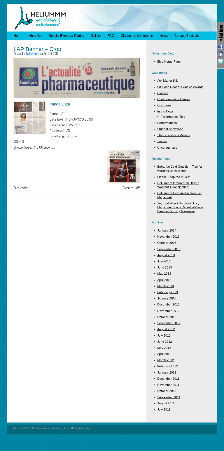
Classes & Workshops (137, 35)
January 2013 (166, 298)
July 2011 (163, 409)
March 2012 (165, 360)
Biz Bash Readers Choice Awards (180, 87)
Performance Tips (173, 116)
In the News (165, 111)
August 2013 (166, 255)
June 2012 (164, 341)
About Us (35, 35)
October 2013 (166, 242)
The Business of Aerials (173, 135)
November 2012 (168, 310)
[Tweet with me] (220, 61)
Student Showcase (170, 129)
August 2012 (166, 329)
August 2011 (166, 403)
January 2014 (166, 230)
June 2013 (164, 267)
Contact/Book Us (186, 35)
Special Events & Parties (66, 35)
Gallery (96, 35)
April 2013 (164, 280)
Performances (167, 123)
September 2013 (168, 249)
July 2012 (164, 335)
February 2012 (167, 366)
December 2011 (168, 378)
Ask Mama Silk (167, 80)
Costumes (164, 105)
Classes (162, 93)
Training (162, 141)
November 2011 (168, 384)
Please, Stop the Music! (173, 177)
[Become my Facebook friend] (220, 46)
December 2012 (168, 304)
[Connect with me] (220, 54)
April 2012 (164, 354)
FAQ (111, 35)
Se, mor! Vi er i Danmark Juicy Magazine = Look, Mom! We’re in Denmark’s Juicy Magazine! (180, 207)
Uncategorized (167, 147)
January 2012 (166, 372)
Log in (88, 428)
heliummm (32, 53)
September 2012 (168, 323)
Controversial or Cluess (173, 99)
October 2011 (166, 391)
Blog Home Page (169, 61)
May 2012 (164, 347)
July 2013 (164, 261)
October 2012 (166, 317)
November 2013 (168, 236)
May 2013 (164, 273)
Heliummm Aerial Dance (112, 18)
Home (18, 35)
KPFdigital (76, 428)
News (163, 35)
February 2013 (167, 292)
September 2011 (168, 397)
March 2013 (165, 286)
